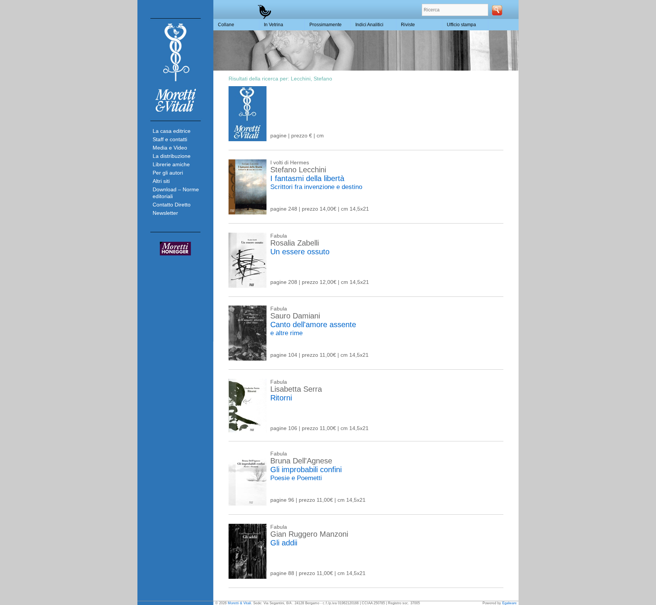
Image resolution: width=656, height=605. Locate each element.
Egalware (509, 603)
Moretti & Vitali (239, 603)
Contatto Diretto (172, 205)
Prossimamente (325, 24)
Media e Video (170, 148)
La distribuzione (172, 156)
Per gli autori (168, 173)
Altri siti (161, 181)
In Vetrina (273, 24)
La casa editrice (172, 131)
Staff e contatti (170, 139)
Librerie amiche (171, 164)
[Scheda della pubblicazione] (247, 139)
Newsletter (165, 213)
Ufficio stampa (461, 24)
